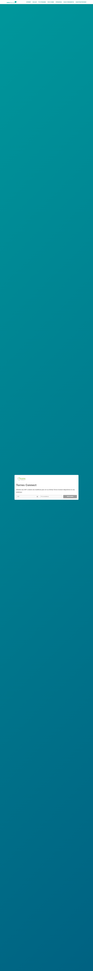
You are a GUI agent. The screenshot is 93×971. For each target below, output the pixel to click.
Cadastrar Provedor (81, 2)
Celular (35, 2)
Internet (28, 2)
